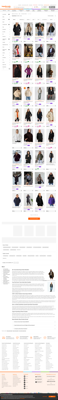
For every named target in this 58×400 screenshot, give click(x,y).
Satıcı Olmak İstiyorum (15, 377)
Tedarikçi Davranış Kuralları (16, 379)
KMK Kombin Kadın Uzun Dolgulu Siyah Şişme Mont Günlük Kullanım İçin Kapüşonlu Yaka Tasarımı (28, 208)
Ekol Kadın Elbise (26, 353)
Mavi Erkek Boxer (15, 348)
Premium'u (7, 7)
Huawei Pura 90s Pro (48, 353)
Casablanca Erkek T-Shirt (5, 369)
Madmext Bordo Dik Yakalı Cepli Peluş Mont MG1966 (17, 165)
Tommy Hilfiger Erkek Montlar (5, 363)
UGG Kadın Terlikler (26, 360)
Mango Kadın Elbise (26, 352)
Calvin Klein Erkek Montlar (5, 368)
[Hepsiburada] (6, 6)
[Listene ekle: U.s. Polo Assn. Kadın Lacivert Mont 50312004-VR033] (43, 108)
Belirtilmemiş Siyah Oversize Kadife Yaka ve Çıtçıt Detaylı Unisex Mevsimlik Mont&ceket (50, 36)
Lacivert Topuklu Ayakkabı (16, 352)
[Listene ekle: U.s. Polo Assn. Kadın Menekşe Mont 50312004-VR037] (32, 65)
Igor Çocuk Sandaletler (37, 344)
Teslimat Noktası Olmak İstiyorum (17, 382)
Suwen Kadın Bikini (26, 368)
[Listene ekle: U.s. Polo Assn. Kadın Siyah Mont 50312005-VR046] (32, 108)
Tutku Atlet (3, 357)
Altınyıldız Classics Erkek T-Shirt (6, 360)
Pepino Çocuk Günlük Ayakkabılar (39, 355)
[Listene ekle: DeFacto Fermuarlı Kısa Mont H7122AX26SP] (21, 44)
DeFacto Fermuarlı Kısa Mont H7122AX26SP (15, 59)
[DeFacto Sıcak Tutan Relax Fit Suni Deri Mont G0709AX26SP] (28, 50)
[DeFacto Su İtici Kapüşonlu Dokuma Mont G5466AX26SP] (17, 93)
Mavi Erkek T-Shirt (4, 347)
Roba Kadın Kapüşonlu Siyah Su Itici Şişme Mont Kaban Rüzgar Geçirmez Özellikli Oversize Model (50, 186)
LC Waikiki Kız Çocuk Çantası (38, 348)
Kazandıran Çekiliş (48, 356)
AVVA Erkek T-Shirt (4, 348)
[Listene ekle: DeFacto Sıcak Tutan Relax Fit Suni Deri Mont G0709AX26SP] (32, 44)
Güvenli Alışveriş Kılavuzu (5, 384)
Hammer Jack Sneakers (5, 364)
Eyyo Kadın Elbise (26, 349)
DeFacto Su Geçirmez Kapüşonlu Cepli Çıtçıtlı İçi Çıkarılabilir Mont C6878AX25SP (39, 144)
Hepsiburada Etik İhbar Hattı (51, 384)
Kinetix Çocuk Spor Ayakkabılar (38, 360)
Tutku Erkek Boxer (4, 352)
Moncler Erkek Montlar (4, 365)
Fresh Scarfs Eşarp (26, 344)
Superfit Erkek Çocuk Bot (38, 359)
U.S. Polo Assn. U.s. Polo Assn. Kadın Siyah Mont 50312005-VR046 (28, 123)
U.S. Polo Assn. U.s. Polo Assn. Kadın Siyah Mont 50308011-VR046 (50, 144)
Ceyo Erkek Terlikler (4, 356)
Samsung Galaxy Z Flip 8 (49, 366)
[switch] (9, 14)
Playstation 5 (47, 357)
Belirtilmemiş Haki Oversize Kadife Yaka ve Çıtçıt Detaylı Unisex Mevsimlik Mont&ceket (39, 164)
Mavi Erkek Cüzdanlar (15, 363)
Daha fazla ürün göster (34, 218)
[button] (17, 41)
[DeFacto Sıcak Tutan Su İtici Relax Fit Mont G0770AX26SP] (28, 93)
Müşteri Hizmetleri (4, 379)
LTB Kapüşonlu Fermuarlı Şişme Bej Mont (39, 102)
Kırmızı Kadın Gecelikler (16, 347)
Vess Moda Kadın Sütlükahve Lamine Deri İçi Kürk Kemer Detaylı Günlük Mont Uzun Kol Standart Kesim (39, 186)
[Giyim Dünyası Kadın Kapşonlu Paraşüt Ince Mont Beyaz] (17, 135)
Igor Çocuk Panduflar (37, 363)
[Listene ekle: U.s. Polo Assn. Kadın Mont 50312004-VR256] (21, 108)
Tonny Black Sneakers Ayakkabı (28, 365)
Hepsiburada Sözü (48, 344)
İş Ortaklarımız (3, 377)
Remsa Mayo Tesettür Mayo (27, 363)
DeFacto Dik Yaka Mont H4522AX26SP (15, 79)
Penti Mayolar (25, 356)
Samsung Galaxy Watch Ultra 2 (49, 367)
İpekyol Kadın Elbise (26, 369)
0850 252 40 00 (51, 381)
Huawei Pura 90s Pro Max (49, 352)
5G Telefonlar (47, 361)
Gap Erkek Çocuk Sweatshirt (38, 347)
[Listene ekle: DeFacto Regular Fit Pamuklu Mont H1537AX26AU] (32, 129)
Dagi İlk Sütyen (37, 364)
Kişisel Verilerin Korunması (5, 382)
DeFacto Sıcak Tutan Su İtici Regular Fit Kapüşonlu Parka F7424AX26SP (16, 37)
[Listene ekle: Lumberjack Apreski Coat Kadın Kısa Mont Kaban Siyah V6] (32, 150)
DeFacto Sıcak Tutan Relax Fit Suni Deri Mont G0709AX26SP (28, 59)
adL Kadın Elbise (26, 348)
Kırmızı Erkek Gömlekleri (16, 362)
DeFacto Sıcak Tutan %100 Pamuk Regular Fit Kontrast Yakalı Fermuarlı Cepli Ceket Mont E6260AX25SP (39, 37)
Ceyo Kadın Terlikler (26, 364)
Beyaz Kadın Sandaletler (16, 349)
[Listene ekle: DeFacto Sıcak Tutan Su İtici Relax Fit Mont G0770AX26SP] (32, 87)
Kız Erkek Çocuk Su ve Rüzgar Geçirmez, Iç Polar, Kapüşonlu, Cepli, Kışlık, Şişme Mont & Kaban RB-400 (50, 164)
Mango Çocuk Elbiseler (37, 365)
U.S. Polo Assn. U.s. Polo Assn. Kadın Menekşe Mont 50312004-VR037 (28, 79)
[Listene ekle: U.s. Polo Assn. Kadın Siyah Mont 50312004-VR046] (43, 65)
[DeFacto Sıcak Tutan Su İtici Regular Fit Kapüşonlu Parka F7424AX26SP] (17, 29)
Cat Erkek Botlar (4, 349)
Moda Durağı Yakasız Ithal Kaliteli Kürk (28, 186)
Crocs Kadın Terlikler (26, 347)
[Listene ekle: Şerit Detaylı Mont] (55, 108)
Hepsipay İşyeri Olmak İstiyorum (17, 378)
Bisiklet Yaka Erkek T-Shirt (16, 353)
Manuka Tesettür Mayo (26, 359)
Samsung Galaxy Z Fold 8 (49, 363)
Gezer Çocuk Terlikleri (37, 368)
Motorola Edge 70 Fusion (49, 358)
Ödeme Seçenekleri (15, 383)
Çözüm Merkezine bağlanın (51, 376)
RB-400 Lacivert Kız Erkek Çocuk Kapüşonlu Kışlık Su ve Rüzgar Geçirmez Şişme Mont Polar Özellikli (16, 207)
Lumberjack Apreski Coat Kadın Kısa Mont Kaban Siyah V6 (28, 164)
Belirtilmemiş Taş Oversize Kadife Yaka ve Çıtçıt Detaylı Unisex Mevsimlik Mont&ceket (28, 36)
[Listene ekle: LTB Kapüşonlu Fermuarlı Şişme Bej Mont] (43, 87)
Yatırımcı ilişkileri (4, 378)
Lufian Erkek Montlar (4, 353)
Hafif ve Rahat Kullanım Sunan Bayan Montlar (6, 274)
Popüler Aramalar (48, 347)
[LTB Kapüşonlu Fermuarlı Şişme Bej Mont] (40, 93)
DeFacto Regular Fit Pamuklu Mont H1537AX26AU (28, 144)
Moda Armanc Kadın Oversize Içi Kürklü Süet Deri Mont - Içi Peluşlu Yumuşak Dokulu (50, 58)
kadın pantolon (44, 280)
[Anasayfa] (12, 13)
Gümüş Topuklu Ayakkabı (16, 344)
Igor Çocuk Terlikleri (37, 369)
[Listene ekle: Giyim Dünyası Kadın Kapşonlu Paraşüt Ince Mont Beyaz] (21, 129)
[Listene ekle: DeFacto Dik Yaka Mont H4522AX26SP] (21, 65)
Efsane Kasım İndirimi (48, 349)
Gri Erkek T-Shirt (15, 357)
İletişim (2, 387)
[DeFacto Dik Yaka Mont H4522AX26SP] (17, 71)
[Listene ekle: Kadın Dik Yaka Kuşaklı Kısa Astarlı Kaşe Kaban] (55, 65)
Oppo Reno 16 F (48, 362)
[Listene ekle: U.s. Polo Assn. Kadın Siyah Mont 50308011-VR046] (55, 129)
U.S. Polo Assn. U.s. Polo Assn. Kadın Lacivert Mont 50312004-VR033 (39, 123)
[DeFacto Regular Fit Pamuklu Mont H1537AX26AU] (28, 135)
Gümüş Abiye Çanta (15, 361)
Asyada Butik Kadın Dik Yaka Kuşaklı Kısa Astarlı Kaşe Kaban (50, 79)
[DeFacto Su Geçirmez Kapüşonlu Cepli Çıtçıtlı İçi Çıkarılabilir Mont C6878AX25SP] (40, 135)
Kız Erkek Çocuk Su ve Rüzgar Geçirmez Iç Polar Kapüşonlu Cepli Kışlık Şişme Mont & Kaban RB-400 (50, 207)
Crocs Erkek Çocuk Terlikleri (38, 354)
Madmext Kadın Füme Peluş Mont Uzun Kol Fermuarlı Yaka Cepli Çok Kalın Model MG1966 (16, 187)
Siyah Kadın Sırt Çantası (16, 367)
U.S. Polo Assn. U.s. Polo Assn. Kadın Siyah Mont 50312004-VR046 (39, 79)
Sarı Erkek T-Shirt (15, 358)
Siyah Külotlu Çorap (15, 356)
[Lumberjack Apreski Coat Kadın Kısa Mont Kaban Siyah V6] (28, 157)
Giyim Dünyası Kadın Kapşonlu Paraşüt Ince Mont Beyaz (17, 143)
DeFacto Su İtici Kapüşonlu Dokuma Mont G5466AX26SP (16, 102)
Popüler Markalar (48, 348)
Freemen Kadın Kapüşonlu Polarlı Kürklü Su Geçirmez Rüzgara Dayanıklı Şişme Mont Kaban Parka (39, 208)
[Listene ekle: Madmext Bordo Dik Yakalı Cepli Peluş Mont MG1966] (21, 150)
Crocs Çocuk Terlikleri (37, 349)
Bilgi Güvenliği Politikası (5, 383)
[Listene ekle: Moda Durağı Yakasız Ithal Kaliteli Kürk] (32, 172)
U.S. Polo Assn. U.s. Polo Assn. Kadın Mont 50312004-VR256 (16, 123)
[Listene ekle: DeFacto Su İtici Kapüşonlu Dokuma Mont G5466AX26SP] (21, 87)
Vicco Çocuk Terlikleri (37, 358)
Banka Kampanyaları (15, 384)
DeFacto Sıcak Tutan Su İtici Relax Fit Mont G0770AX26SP (28, 102)
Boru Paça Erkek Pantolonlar (16, 366)
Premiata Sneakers (4, 344)
